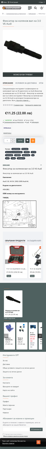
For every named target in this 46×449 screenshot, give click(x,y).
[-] (13, 142)
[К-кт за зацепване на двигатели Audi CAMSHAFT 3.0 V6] (16, 256)
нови (13, 158)
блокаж (25, 149)
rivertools (9, 155)
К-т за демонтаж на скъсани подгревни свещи (33, 333)
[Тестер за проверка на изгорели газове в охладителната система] (9, 328)
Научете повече (8, 443)
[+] (13, 139)
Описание (8, 83)
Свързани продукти (15, 240)
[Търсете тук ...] (35, 8)
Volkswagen (32, 14)
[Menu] (30, 8)
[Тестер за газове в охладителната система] (22, 328)
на (33, 155)
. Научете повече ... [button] (22, 100)
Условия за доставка (26, 83)
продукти (21, 158)
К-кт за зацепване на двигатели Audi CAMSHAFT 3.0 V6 (17, 269)
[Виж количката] (41, 8)
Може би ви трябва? (23, 74)
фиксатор (26, 155)
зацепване (16, 149)
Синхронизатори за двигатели (16, 14)
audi (7, 158)
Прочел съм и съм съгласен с (15, 435)
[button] (20, 140)
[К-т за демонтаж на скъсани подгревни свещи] (33, 327)
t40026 (26, 152)
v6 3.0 (33, 152)
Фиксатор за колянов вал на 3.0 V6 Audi (12, 311)
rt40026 (17, 155)
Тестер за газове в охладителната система (22, 339)
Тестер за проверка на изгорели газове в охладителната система (9, 339)
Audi (27, 122)
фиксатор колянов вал (14, 152)
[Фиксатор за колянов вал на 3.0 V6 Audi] (13, 300)
